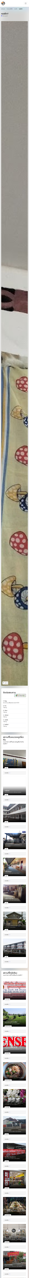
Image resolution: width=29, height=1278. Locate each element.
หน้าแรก (3, 9)
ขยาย (6, 683)
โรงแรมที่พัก (10, 9)
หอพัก (15, 9)
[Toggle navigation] (26, 3)
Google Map (21, 695)
